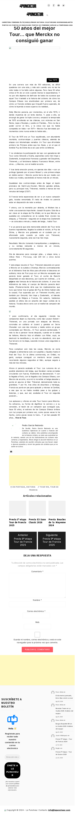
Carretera (6, 22)
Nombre (37, 600)
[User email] (11, 452)
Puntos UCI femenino (41, 25)
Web (37, 622)
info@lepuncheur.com (59, 810)
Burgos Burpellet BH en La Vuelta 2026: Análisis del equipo (64, 726)
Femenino (15, 22)
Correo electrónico (36, 611)
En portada (19, 487)
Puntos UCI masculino (21, 25)
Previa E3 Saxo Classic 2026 (37, 521)
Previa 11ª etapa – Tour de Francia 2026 (64, 740)
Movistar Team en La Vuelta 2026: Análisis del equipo (64, 711)
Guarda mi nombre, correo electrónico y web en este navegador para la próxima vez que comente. (37, 641)
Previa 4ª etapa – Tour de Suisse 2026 (64, 753)
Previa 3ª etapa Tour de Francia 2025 (17, 522)
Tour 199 (44, 487)
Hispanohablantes (65, 22)
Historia (40, 22)
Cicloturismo (50, 22)
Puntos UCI (7, 25)
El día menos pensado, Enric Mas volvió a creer (64, 697)
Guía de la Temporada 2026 (61, 25)
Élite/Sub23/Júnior (28, 22)
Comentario (37, 571)
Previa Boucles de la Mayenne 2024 (57, 522)
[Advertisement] (34, 470)
